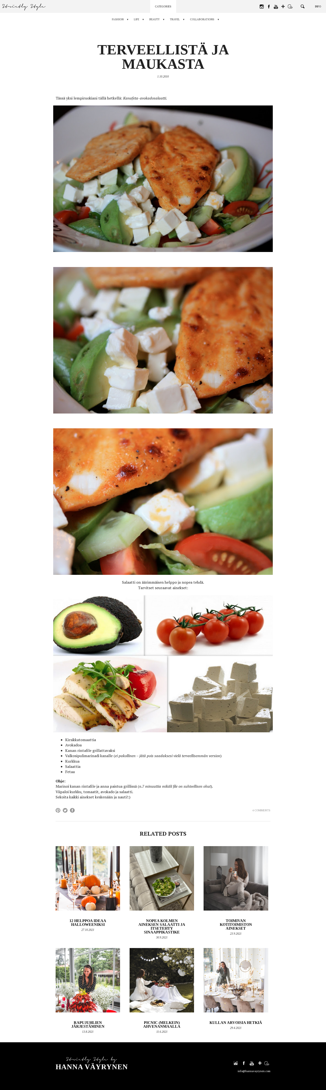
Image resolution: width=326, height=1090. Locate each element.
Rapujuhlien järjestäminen (88, 1024)
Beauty (154, 19)
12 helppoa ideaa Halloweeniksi (87, 923)
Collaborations (202, 19)
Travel (175, 19)
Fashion (118, 19)
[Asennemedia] (290, 6)
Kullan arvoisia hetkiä (236, 1023)
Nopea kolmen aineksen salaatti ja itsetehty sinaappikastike (161, 926)
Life (136, 19)
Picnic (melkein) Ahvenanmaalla (161, 1024)
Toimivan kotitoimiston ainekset (236, 924)
